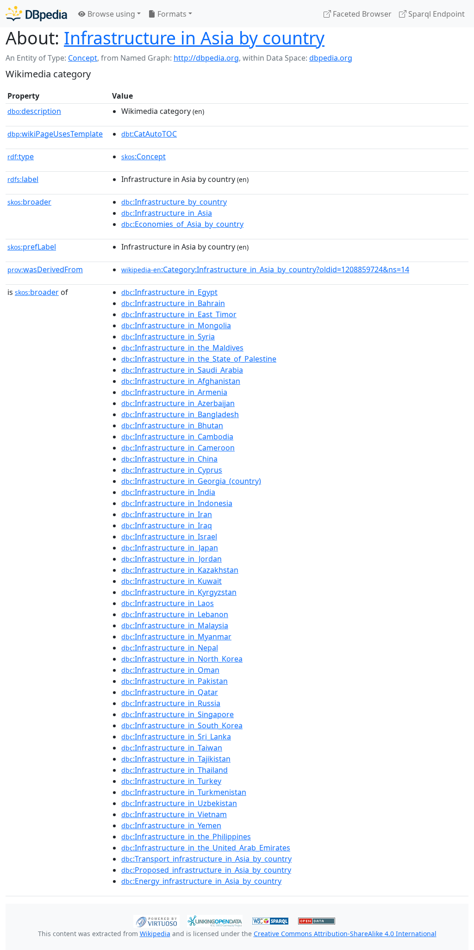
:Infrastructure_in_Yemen (171, 825)
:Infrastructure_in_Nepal (169, 648)
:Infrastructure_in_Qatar (169, 692)
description (34, 111)
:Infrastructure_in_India (168, 492)
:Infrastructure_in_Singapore (177, 714)
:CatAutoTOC (149, 134)
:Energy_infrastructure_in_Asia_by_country (201, 881)
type (20, 156)
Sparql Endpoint (435, 14)
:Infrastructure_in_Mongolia (176, 325)
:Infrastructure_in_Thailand (174, 770)
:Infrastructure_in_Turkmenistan (183, 792)
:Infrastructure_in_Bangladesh (180, 414)
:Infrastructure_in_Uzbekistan (179, 803)
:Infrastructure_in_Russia (170, 703)
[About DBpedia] (36, 14)
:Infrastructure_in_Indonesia (176, 503)
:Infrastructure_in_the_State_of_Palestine (198, 359)
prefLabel (31, 247)
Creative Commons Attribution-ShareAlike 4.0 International (345, 933)
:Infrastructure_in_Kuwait (171, 581)
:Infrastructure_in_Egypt (169, 292)
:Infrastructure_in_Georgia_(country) (191, 481)
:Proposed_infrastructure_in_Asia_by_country (206, 870)
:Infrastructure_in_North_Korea (182, 659)
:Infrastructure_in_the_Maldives (182, 348)
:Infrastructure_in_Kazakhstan (179, 570)
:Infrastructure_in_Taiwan (171, 748)
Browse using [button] (110, 14)
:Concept (143, 156)
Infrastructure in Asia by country (194, 38)
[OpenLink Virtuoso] (156, 920)
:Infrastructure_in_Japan (169, 548)
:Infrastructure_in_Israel (169, 536)
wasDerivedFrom (45, 269)
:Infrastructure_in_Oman (170, 670)
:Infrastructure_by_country (174, 202)
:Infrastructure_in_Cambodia (177, 436)
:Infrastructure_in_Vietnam (174, 814)
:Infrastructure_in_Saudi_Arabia (182, 370)
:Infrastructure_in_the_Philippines (186, 836)
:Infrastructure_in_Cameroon (178, 448)
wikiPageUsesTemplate (55, 134)
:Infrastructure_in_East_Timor (179, 314)
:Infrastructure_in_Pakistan (174, 681)
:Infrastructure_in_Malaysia (174, 625)
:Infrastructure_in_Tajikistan (176, 759)
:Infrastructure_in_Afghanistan (180, 381)
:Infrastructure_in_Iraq (166, 525)
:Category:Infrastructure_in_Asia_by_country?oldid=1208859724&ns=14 (265, 269)
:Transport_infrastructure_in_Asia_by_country (206, 859)
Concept (82, 58)
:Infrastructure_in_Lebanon (174, 614)
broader (29, 202)
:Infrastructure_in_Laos (167, 603)
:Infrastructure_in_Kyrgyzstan (179, 592)
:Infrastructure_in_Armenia (174, 392)
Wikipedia (155, 933)
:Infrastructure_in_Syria (168, 336)
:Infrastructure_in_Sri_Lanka (176, 736)
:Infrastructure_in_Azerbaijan (178, 403)
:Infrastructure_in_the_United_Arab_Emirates (205, 848)
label (22, 179)
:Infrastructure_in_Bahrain (173, 303)
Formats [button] (171, 14)
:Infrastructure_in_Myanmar (176, 636)
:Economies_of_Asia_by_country (182, 224)
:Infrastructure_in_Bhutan (172, 425)
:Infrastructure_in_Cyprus (171, 470)
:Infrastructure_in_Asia (166, 213)
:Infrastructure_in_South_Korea (182, 725)
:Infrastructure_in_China (169, 459)
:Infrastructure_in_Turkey (171, 781)
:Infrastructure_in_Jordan (171, 559)
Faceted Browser (361, 14)
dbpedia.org (330, 58)
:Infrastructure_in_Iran (166, 514)
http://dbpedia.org (206, 58)
